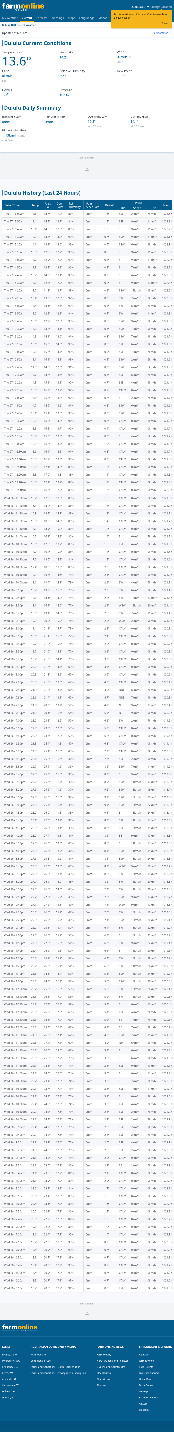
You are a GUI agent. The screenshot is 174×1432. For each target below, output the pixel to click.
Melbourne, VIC (11, 1360)
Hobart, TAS (8, 1391)
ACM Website (38, 1354)
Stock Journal (104, 1373)
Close (165, 23)
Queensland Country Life (111, 1366)
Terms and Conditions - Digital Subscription (55, 1366)
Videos (103, 18)
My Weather (10, 18)
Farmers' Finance (148, 1397)
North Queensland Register (112, 1360)
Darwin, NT (8, 1397)
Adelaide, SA (9, 1379)
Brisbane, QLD (10, 1366)
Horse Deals (146, 1379)
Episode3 (144, 1409)
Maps (71, 18)
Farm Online (146, 1385)
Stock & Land (104, 1379)
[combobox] (161, 33)
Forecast (41, 18)
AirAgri (143, 1403)
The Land (102, 1385)
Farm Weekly (104, 1354)
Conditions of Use (41, 1360)
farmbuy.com (146, 1360)
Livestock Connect (149, 1373)
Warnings (57, 18)
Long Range (86, 18)
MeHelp (143, 1391)
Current (27, 18)
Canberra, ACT (10, 1385)
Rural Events (146, 1366)
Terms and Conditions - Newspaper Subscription (58, 1373)
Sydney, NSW (9, 1354)
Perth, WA (7, 1373)
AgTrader (144, 1354)
